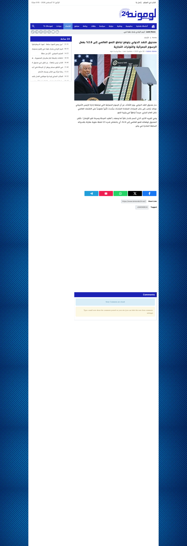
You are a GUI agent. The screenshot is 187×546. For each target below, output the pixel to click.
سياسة (102, 26)
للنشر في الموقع (149, 2)
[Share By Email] (106, 193)
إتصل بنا (138, 2)
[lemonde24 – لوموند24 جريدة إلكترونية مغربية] (93, 14)
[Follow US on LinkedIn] (57, 32)
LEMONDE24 (142, 207)
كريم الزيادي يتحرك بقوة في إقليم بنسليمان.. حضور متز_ (124, 31)
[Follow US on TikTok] (33, 32)
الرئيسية (153, 26)
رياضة (85, 26)
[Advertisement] (115, 147)
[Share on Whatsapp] (120, 193)
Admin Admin (151, 51)
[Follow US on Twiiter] (49, 32)
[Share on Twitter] (135, 193)
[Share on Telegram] (91, 193)
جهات (93, 26)
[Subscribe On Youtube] (53, 32)
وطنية (119, 26)
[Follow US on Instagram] (45, 32)
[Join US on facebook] (41, 32)
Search (33, 26)
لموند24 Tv (48, 26)
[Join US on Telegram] (37, 32)
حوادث (58, 26)
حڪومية (129, 26)
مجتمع (76, 26)
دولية (111, 26)
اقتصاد (68, 26)
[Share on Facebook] (149, 193)
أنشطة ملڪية (142, 26)
